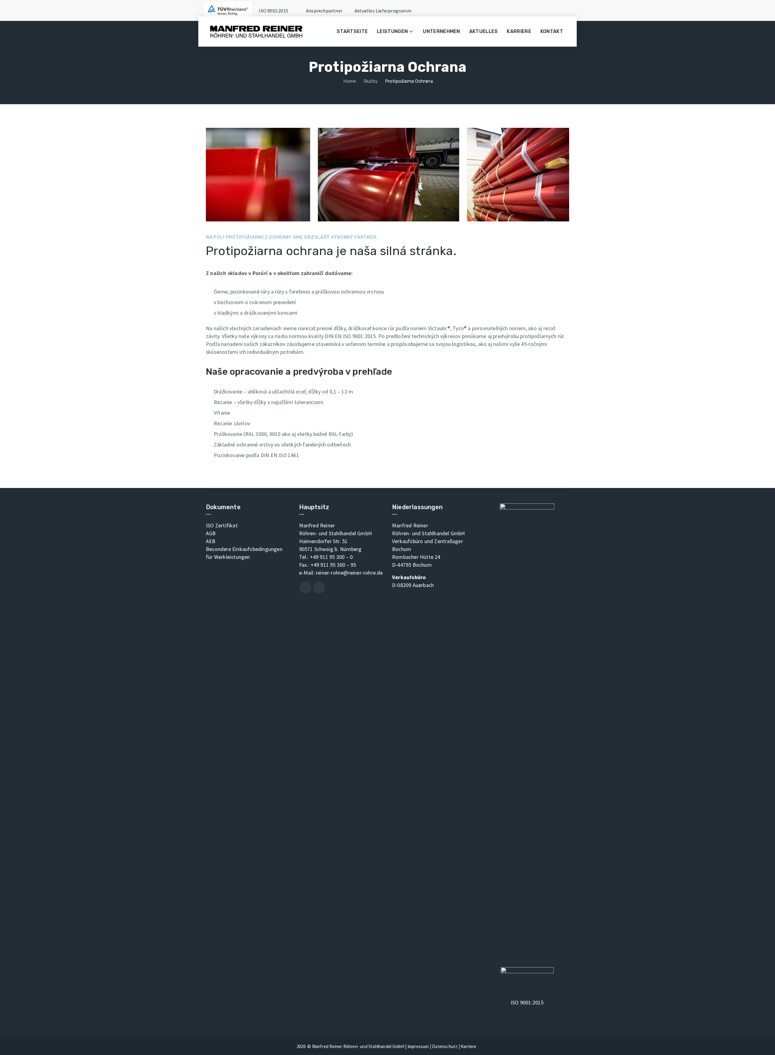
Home (349, 81)
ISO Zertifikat (222, 525)
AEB (211, 541)
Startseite (352, 31)
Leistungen (392, 31)
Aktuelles (483, 31)
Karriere (519, 31)
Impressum (418, 1046)
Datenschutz (444, 1046)
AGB (211, 533)
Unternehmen (441, 31)
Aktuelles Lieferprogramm (383, 11)
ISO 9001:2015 (273, 11)
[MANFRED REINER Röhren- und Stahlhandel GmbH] (256, 31)
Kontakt (551, 31)
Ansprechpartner (324, 11)
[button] (412, 31)
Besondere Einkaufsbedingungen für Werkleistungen (244, 553)
